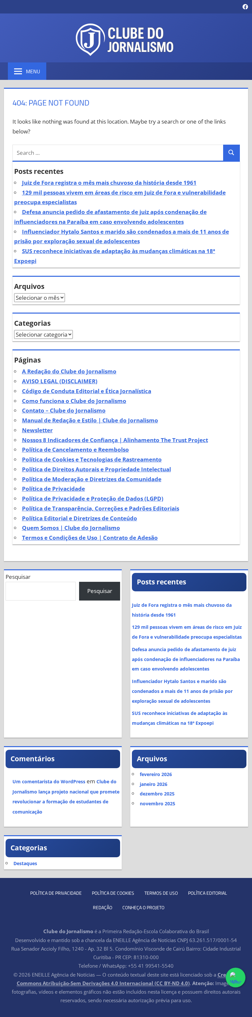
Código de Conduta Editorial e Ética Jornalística (86, 391)
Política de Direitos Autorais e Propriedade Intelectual (96, 469)
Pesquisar (18, 576)
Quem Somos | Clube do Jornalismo (71, 528)
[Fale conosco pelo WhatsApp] (235, 977)
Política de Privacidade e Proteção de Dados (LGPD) (92, 498)
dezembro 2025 (157, 794)
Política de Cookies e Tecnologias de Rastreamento (92, 459)
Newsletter (37, 430)
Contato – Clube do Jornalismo (64, 410)
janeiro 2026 (153, 784)
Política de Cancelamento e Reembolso (75, 449)
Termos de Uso (161, 892)
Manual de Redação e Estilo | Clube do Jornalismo (90, 420)
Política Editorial (207, 892)
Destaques (25, 863)
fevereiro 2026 (156, 774)
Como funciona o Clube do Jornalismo (74, 401)
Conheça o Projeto (143, 907)
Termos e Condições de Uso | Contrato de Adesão (90, 537)
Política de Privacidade (53, 488)
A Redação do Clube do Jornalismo (69, 371)
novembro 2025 (157, 803)
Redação (102, 907)
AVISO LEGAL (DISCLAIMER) (59, 381)
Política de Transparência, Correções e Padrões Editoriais (100, 508)
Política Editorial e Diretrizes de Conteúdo (79, 518)
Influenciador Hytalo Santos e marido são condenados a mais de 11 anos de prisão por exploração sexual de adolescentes (182, 691)
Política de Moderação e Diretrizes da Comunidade (91, 479)
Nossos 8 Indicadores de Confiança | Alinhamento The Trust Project (115, 440)
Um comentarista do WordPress (48, 781)
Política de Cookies (113, 892)
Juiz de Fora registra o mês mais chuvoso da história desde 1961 (109, 182)
